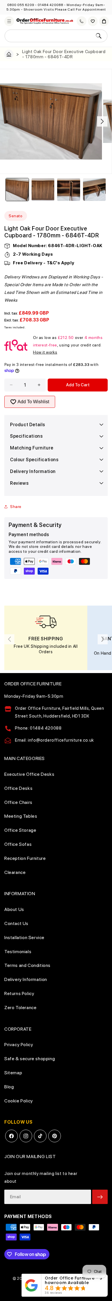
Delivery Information (25, 979)
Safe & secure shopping (29, 1058)
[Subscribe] (100, 1197)
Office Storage (20, 830)
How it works (45, 352)
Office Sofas (18, 844)
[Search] (98, 35)
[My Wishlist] (93, 21)
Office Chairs (18, 802)
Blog (9, 1086)
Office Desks (18, 788)
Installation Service (24, 937)
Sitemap (13, 1072)
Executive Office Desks (29, 774)
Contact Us (16, 923)
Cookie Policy (18, 1101)
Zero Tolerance (20, 1007)
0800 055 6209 (20, 5)
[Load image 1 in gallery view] (17, 189)
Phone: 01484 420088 (38, 728)
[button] (9, 21)
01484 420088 (50, 5)
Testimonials (17, 951)
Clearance (15, 872)
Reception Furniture (25, 858)
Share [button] (16, 506)
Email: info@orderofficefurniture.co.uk (54, 740)
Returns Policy (19, 993)
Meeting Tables (20, 816)
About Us (14, 909)
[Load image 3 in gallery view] (68, 189)
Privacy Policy (18, 1044)
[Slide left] (10, 121)
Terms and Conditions (27, 965)
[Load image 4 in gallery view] (94, 189)
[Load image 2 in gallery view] (43, 189)
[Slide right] (102, 121)
